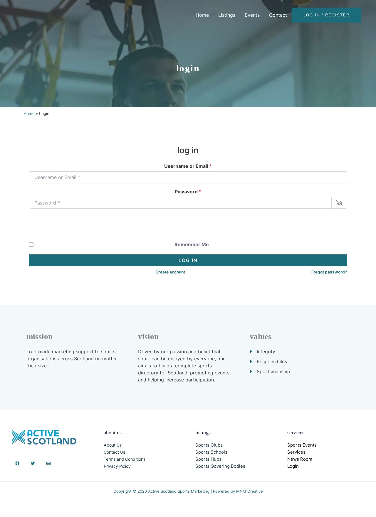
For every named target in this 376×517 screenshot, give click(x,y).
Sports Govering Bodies (220, 466)
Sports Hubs (208, 459)
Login (293, 466)
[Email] (48, 463)
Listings (226, 15)
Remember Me (191, 244)
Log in (188, 260)
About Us (113, 444)
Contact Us (114, 452)
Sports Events (302, 445)
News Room (299, 459)
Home (202, 15)
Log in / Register (326, 15)
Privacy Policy (117, 466)
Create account (170, 272)
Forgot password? (329, 272)
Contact (278, 15)
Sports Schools (211, 452)
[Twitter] (32, 463)
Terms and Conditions (124, 459)
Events (252, 15)
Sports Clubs (209, 445)
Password (188, 192)
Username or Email (188, 166)
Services (296, 452)
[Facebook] (17, 463)
